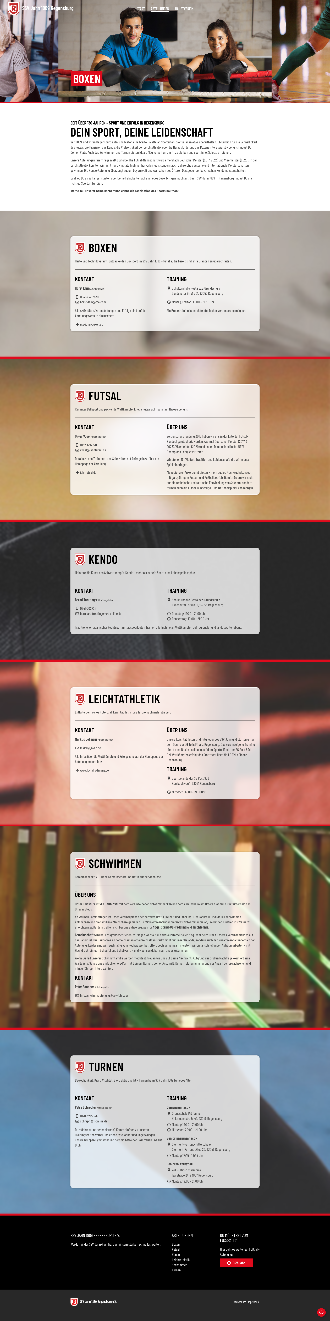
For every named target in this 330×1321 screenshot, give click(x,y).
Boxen (176, 1244)
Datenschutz (239, 1302)
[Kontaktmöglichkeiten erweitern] (321, 1312)
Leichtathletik (181, 1259)
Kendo (176, 1254)
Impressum (254, 1302)
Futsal (176, 1249)
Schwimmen (179, 1264)
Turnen (176, 1270)
